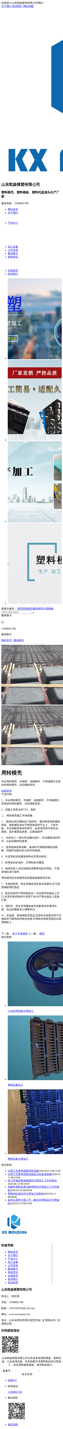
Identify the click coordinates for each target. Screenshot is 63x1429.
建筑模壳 (38, 608)
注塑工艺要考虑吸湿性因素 (23, 1170)
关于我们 (6, 6)
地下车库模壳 (20, 933)
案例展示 (13, 253)
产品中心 (13, 223)
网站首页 (13, 209)
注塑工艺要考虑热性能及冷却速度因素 (30, 1174)
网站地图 (28, 6)
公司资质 (13, 250)
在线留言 (13, 270)
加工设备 (13, 246)
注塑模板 (48, 608)
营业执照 (13, 1282)
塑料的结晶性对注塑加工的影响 (26, 1193)
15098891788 (15, 1392)
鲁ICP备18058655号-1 (25, 1370)
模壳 (20, 608)
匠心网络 (40, 1374)
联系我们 (17, 6)
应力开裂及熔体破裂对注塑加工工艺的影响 (32, 1180)
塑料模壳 (28, 608)
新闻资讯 (13, 256)
